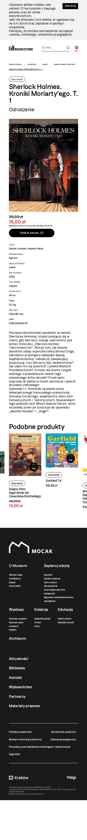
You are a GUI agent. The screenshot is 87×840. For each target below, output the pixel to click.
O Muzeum (18, 565)
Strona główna (15, 64)
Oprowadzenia (51, 586)
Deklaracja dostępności (63, 739)
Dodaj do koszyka (29, 232)
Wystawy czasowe (18, 618)
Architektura (15, 578)
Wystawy (16, 609)
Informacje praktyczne (54, 590)
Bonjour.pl (39, 794)
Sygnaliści (14, 754)
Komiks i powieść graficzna (64, 64)
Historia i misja (15, 575)
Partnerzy (17, 696)
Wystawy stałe (16, 622)
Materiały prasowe (24, 706)
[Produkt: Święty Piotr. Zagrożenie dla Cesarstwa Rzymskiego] (25, 470)
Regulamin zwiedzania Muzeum (59, 597)
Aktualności (18, 658)
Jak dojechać (50, 601)
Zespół (12, 582)
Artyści (37, 622)
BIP (71, 777)
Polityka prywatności (20, 731)
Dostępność (49, 593)
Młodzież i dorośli (66, 622)
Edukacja (65, 609)
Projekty (13, 630)
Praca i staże (14, 586)
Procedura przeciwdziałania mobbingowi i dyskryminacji (39, 746)
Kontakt (15, 677)
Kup (34, 468)
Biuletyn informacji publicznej (25, 739)
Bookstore (32, 64)
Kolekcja (41, 609)
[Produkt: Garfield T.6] (62, 460)
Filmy (37, 626)
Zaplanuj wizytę (57, 565)
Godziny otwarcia (52, 578)
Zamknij (70, 6)
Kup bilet (48, 575)
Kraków (18, 777)
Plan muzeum (50, 582)
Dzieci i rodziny (65, 618)
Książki (45, 64)
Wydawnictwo (20, 687)
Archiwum (14, 626)
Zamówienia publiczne (63, 731)
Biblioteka (17, 668)
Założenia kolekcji (42, 618)
